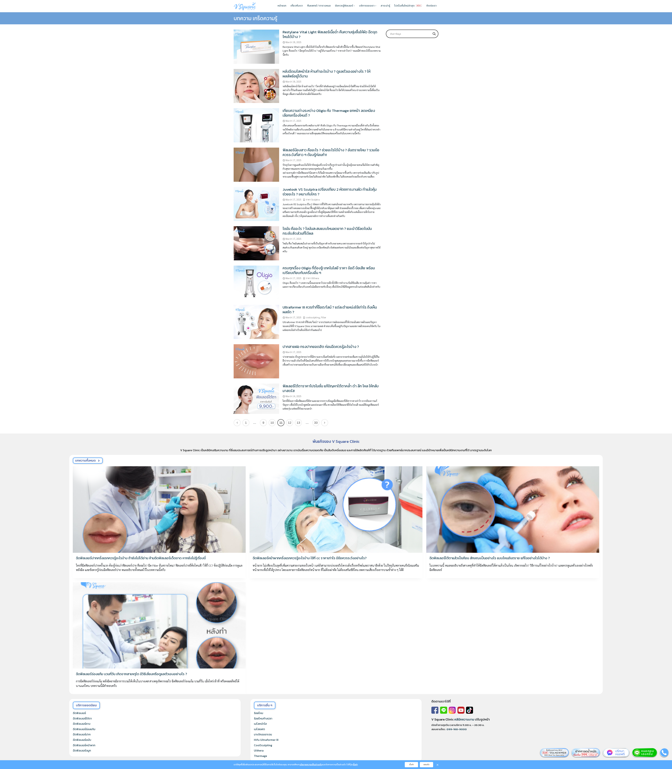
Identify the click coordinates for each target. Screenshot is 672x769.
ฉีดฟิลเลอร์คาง (81, 724)
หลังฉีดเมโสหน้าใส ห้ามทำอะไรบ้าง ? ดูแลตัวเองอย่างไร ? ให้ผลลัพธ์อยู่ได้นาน (326, 74)
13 (298, 422)
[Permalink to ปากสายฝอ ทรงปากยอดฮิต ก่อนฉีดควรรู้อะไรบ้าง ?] (256, 361)
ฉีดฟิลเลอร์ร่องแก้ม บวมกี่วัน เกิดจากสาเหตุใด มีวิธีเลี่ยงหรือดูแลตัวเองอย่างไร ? (131, 674)
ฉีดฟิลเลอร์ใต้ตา (82, 718)
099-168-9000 (457, 729)
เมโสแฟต (259, 729)
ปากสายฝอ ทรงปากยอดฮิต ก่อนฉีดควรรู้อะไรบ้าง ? (321, 346)
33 (316, 422)
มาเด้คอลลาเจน (263, 734)
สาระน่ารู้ (385, 6)
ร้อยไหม (258, 713)
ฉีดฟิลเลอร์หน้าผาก (84, 745)
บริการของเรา (367, 6)
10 (272, 422)
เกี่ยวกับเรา (296, 6)
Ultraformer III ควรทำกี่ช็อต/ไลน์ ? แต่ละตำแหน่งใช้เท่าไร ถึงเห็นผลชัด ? (330, 309)
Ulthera (259, 750)
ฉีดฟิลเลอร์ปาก (82, 734)
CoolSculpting (263, 745)
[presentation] (159, 509)
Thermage (260, 756)
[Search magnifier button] (434, 33)
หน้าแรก (282, 6)
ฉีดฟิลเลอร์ (79, 713)
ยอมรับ (426, 764)
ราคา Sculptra (313, 199)
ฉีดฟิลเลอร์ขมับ (82, 740)
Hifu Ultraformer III (266, 740)
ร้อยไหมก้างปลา (263, 718)
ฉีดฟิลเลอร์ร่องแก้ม (84, 729)
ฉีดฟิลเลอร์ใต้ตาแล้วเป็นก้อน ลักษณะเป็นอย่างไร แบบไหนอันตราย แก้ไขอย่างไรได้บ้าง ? (489, 558)
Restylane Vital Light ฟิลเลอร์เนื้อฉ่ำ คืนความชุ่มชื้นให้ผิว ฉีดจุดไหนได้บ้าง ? (330, 34)
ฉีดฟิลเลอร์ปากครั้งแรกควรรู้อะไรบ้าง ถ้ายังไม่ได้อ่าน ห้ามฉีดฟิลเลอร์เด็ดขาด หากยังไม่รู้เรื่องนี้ (141, 558)
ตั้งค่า (355, 764)
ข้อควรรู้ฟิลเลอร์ (344, 6)
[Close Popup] (437, 764)
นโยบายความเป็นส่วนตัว (311, 764)
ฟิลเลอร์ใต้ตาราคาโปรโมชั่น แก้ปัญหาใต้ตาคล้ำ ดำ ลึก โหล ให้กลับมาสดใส (331, 388)
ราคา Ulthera (312, 278)
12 (289, 422)
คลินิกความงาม (464, 719)
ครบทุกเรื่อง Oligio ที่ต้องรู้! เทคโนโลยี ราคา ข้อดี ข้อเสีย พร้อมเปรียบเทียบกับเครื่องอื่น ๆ (329, 270)
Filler (323, 317)
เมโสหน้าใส (260, 724)
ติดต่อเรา (431, 6)
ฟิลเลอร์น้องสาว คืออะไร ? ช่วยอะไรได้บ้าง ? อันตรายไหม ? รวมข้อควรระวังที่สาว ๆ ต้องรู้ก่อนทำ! (331, 152)
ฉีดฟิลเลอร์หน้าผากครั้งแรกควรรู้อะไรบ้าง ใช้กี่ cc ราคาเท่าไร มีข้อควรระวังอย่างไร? (310, 558)
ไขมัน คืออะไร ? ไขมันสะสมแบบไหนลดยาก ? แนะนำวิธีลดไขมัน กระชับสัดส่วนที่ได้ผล (327, 231)
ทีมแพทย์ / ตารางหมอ (319, 6)
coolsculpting (313, 317)
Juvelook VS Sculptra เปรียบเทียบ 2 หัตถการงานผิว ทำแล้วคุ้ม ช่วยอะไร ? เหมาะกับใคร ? (330, 192)
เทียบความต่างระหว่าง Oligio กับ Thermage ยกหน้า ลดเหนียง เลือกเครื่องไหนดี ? (329, 113)
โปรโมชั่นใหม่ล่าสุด (404, 6)
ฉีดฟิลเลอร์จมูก (82, 750)
